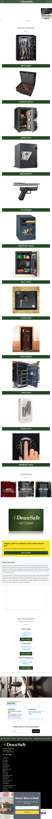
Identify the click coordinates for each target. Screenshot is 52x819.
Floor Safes (5, 772)
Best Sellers (5, 761)
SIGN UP (27, 812)
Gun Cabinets (6, 764)
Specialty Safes (6, 781)
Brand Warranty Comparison (9, 785)
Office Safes (5, 773)
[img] (27, 703)
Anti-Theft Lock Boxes (7, 780)
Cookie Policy (6, 790)
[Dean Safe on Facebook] (4, 754)
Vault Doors (5, 778)
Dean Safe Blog (6, 791)
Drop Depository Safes (8, 775)
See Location (26, 639)
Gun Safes (5, 763)
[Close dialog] (39, 794)
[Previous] (2, 21)
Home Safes (5, 767)
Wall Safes (5, 770)
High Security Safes (7, 769)
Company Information (7, 787)
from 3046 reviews (11, 704)
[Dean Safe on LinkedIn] (11, 754)
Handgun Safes (6, 766)
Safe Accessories (6, 777)
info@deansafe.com (10, 751)
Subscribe (36, 731)
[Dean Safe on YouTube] (6, 754)
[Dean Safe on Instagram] (9, 754)
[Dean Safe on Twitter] (3, 754)
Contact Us (5, 788)
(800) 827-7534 (8, 750)
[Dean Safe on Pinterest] (8, 754)
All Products (5, 760)
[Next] (49, 21)
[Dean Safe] (26, 1)
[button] (4, 713)
